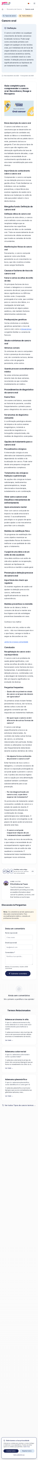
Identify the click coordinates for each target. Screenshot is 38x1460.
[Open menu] (34, 3)
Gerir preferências (19, 1455)
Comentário (10, 952)
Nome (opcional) (11, 933)
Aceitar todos (11, 1451)
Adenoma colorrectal (15, 1051)
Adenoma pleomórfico (16, 1079)
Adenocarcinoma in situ (17, 1019)
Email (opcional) (11, 943)
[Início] (2, 9)
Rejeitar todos (27, 1451)
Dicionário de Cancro (14, 9)
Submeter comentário (19, 974)
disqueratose (26, 329)
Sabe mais (26, 1446)
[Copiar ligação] (32, 871)
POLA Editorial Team (19, 884)
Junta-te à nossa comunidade (16, 642)
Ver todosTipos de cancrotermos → (20, 1105)
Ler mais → (9, 1040)
